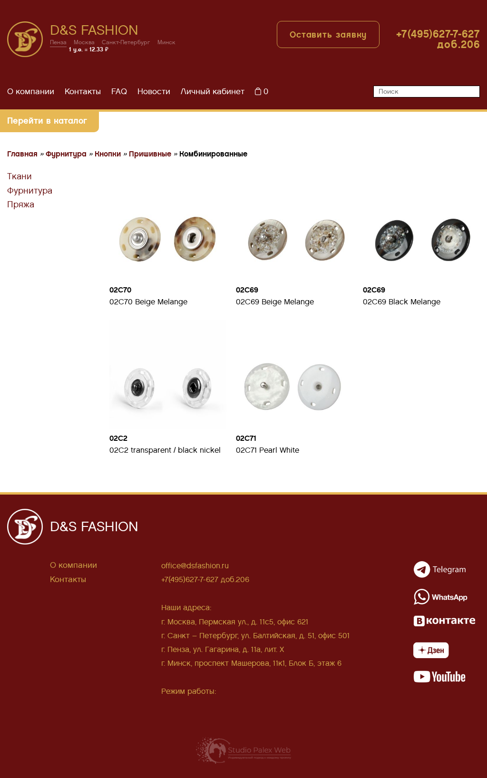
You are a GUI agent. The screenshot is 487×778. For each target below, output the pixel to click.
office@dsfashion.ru (195, 565)
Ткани (19, 176)
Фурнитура (29, 190)
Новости (153, 92)
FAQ (119, 92)
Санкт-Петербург (126, 42)
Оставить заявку (328, 34)
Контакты (83, 92)
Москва (84, 42)
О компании (30, 92)
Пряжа (20, 204)
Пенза (58, 42)
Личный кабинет (212, 92)
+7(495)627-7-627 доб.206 (438, 39)
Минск (166, 42)
